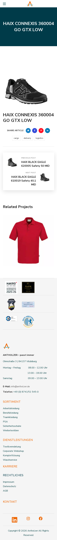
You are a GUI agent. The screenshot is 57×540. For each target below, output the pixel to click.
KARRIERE (10, 466)
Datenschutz (9, 486)
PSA (5, 421)
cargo (16, 138)
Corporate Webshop (13, 451)
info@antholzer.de (20, 386)
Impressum (8, 482)
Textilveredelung (12, 446)
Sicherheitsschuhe (12, 426)
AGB (5, 490)
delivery (27, 138)
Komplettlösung (11, 455)
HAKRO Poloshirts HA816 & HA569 (24, 252)
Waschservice (10, 459)
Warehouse (15, 244)
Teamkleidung (10, 417)
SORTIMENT (12, 402)
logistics (39, 138)
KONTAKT (10, 502)
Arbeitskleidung (11, 408)
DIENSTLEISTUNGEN (18, 440)
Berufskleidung (10, 412)
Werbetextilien (11, 430)
